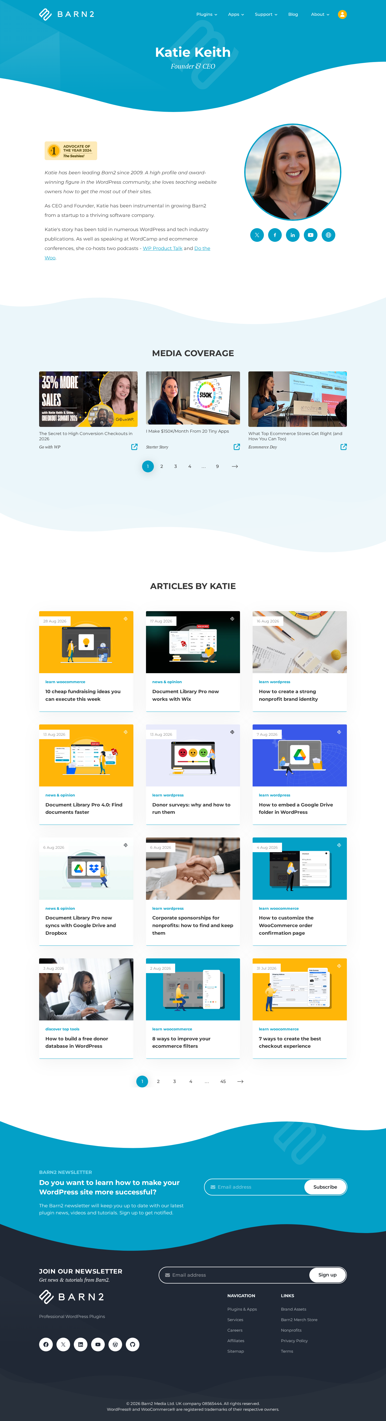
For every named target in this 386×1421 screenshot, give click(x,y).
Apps (233, 14)
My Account (342, 14)
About (318, 14)
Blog (293, 14)
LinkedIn (293, 235)
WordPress (115, 1344)
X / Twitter (257, 235)
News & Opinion (167, 681)
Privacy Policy (294, 1340)
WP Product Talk (162, 248)
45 (223, 1081)
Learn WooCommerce (65, 681)
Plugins (204, 14)
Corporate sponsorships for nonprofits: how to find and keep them (192, 925)
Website (328, 235)
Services (235, 1319)
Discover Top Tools (62, 1029)
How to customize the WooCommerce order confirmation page (286, 925)
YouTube (310, 235)
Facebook (275, 235)
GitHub (132, 1344)
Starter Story (157, 447)
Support (264, 14)
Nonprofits (291, 1330)
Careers (234, 1330)
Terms (287, 1351)
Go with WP (49, 447)
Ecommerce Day (262, 447)
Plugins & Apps (242, 1309)
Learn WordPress (274, 681)
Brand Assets (293, 1309)
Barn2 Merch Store (299, 1319)
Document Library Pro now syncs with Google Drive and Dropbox (80, 925)
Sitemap (235, 1351)
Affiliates (235, 1340)
